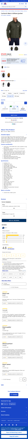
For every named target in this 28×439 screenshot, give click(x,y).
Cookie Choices (18, 429)
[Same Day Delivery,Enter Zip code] (23, 109)
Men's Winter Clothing (19, 11)
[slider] (14, 31)
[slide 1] (12, 49)
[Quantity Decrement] (2, 103)
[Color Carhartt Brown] (8, 75)
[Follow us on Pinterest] (16, 425)
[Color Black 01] (3, 84)
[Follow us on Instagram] (13, 425)
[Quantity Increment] (25, 103)
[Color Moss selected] (3, 75)
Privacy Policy (14, 428)
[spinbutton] (14, 103)
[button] (23, 61)
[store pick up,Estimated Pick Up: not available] (5, 109)
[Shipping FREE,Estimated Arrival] (14, 109)
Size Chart (25, 90)
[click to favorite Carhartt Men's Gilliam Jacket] (25, 43)
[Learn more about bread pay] (14, 124)
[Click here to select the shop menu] (2, 4)
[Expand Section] (14, 208)
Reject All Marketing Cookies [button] (14, 432)
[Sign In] (20, 4)
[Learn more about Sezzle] (14, 120)
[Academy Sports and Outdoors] (5, 4)
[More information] (15, 80)
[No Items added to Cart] (26, 4)
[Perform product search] (25, 6)
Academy (2, 11)
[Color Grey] (8, 84)
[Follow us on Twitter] (5, 425)
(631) (26, 54)
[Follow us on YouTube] (9, 425)
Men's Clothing (11, 11)
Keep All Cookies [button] (14, 436)
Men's (7, 11)
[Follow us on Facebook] (2, 425)
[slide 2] (16, 49)
